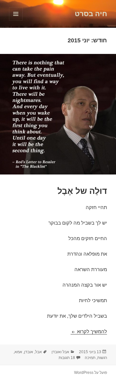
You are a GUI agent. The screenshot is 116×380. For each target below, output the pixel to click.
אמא (18, 352)
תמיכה (90, 357)
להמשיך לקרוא (89, 331)
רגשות (102, 357)
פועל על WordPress (90, 372)
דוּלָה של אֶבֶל (82, 191)
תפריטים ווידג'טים (15, 20)
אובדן (28, 352)
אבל (38, 352)
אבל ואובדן (60, 352)
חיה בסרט (91, 14)
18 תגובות (67, 357)
